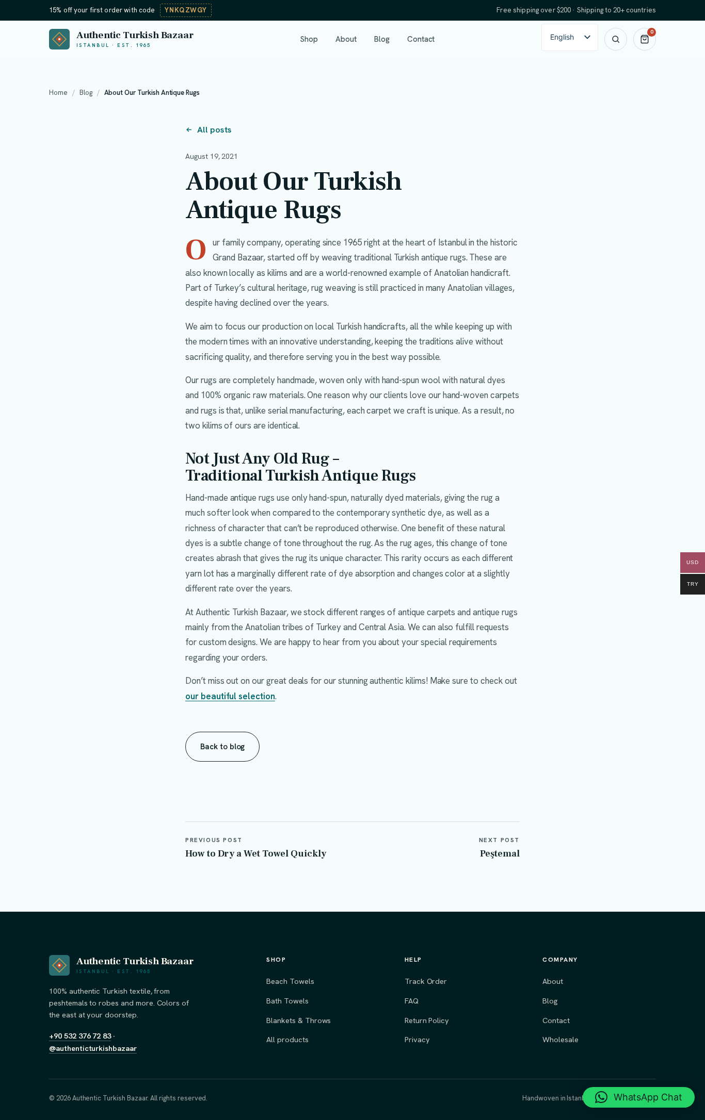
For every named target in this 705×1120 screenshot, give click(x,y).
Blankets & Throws (298, 1020)
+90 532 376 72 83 (80, 1036)
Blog (382, 39)
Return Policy (427, 1020)
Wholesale (560, 1039)
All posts (214, 129)
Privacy (417, 1039)
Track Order (426, 981)
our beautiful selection (230, 696)
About (346, 39)
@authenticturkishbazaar (93, 1048)
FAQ (412, 1001)
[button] (639, 1097)
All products (287, 1039)
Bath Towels (287, 1001)
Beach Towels (290, 981)
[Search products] (615, 39)
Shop (309, 39)
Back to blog (222, 747)
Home (58, 92)
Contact (421, 39)
